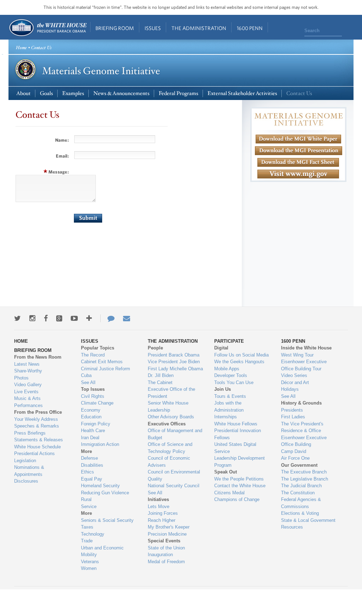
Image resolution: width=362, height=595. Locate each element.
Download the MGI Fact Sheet (298, 162)
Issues (153, 28)
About (23, 93)
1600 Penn (250, 28)
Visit (298, 174)
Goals (46, 93)
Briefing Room (114, 28)
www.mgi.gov (298, 182)
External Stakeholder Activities (242, 93)
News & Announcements (121, 93)
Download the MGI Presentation (298, 150)
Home (47, 27)
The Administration (198, 28)
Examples (73, 93)
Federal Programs (178, 93)
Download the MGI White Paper (298, 139)
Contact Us (299, 93)
